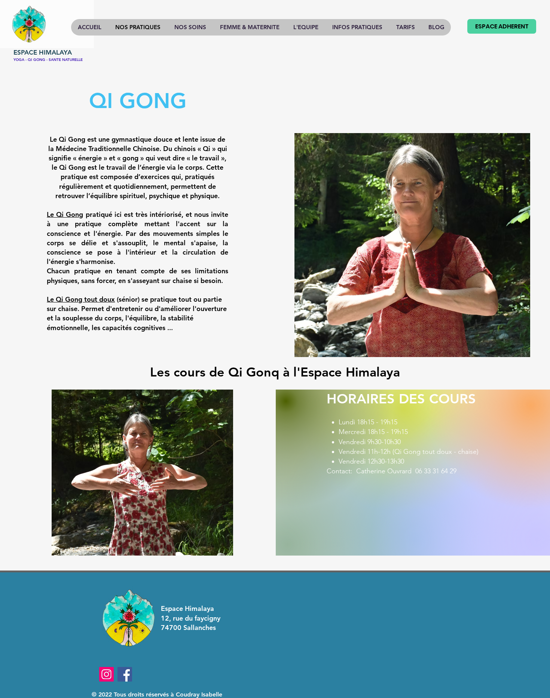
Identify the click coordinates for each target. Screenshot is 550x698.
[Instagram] (106, 674)
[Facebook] (124, 674)
